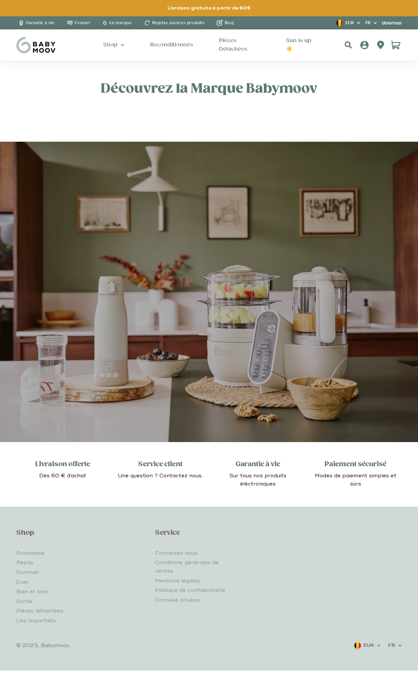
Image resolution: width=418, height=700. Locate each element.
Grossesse (30, 553)
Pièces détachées (39, 611)
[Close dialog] (274, 495)
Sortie (24, 601)
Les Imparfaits (36, 620)
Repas (24, 562)
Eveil (22, 582)
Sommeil (27, 572)
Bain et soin (32, 591)
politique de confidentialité (194, 681)
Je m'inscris (209, 616)
